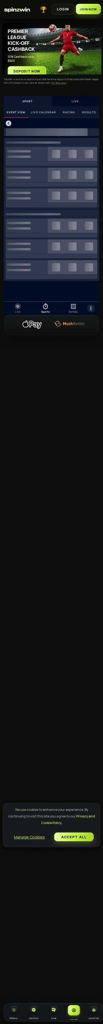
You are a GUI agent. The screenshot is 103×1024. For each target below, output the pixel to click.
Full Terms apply (59, 82)
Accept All (74, 836)
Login (63, 9)
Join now (88, 9)
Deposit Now (26, 71)
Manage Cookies (29, 837)
